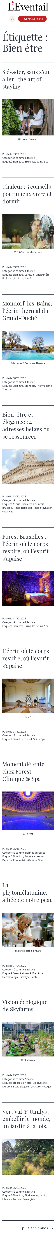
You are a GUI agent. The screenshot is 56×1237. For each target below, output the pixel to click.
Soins (40, 161)
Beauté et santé (22, 973)
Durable (7, 1086)
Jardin (27, 1086)
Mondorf (30, 385)
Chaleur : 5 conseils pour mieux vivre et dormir (27, 194)
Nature (36, 1086)
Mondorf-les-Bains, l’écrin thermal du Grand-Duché (27, 310)
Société (29, 1079)
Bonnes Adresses (35, 856)
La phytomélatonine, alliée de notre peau (27, 892)
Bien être (18, 161)
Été (47, 274)
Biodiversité (40, 1082)
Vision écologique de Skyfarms (25, 1005)
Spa (46, 161)
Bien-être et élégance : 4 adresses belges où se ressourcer (26, 425)
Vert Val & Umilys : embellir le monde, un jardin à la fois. (26, 1118)
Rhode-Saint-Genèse (25, 860)
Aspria (16, 504)
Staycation (46, 507)
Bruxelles (30, 161)
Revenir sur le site (32, 18)
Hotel (17, 507)
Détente (7, 860)
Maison (18, 278)
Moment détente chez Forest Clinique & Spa (23, 771)
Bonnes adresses (35, 852)
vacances (7, 511)
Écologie (18, 1086)
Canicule (30, 274)
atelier (16, 1082)
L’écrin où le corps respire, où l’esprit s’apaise (25, 658)
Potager (46, 1086)
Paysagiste (29, 1199)
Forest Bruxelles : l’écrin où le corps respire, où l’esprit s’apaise (25, 547)
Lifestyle (30, 158)
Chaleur (40, 274)
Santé (27, 278)
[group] (12, 19)
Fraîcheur (7, 278)
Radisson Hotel (30, 507)
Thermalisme (44, 385)
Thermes (7, 389)
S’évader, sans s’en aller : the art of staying (25, 79)
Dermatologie (10, 977)
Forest (28, 739)
